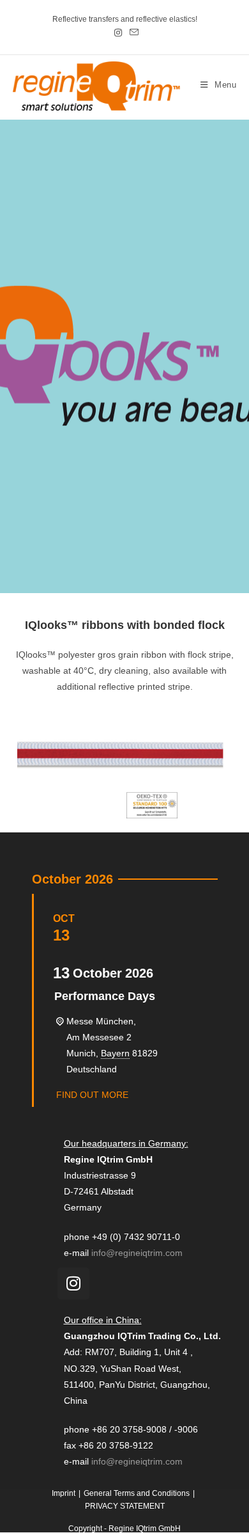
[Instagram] (73, 1283)
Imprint (63, 1493)
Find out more (92, 1095)
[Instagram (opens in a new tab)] (118, 32)
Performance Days (104, 996)
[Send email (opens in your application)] (132, 32)
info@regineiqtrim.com (137, 1253)
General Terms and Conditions (137, 1493)
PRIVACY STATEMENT (125, 1506)
